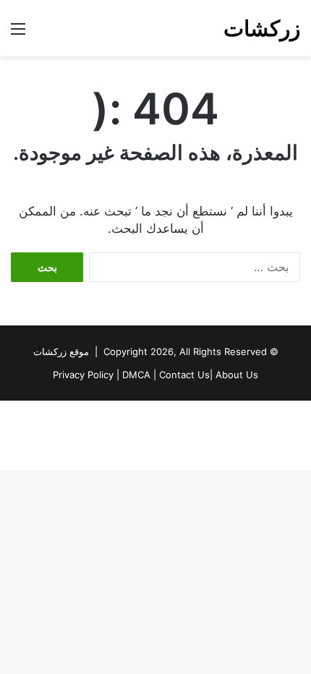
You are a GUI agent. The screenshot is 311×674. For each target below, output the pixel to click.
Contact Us (184, 374)
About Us (237, 374)
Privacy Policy (83, 374)
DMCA (136, 374)
